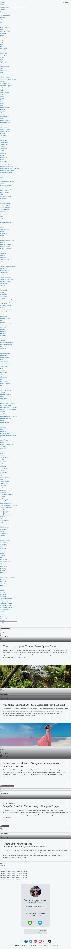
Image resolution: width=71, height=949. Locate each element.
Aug (17, 873)
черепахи (2, 570)
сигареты (2, 463)
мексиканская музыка (6, 276)
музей (1, 307)
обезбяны (2, 340)
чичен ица (3, 574)
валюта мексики (4, 116)
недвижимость (4, 322)
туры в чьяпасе (4, 526)
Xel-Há (2, 57)
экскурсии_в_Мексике (6, 607)
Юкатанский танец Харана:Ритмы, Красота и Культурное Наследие (24, 845)
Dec (26, 879)
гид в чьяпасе (3, 144)
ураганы (2, 535)
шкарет (2, 585)
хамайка (2, 552)
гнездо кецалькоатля (5, 152)
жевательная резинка (6, 172)
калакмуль (3, 198)
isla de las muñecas (5, 31)
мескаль (2, 287)
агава (1, 68)
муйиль (2, 314)
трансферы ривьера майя (7, 514)
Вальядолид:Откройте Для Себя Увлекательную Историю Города (31, 805)
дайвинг (2, 155)
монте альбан (3, 303)
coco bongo (3, 26)
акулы (1, 76)
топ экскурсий (4, 500)
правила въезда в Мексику (7, 403)
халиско (2, 550)
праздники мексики (5, 405)
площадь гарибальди (5, 394)
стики (1, 474)
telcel (1, 44)
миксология (3, 296)
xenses (1, 59)
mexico (2, 35)
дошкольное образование (7, 170)
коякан (2, 226)
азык (1, 74)
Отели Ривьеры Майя (6, 364)
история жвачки (4, 190)
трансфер (2, 509)
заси (1, 179)
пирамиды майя (4, 389)
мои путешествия (5, 15)
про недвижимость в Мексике (8, 416)
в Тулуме (2, 113)
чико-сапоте (3, 572)
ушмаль (2, 539)
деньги (2, 159)
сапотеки (2, 452)
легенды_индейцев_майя (7, 240)
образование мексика (6, 344)
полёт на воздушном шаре (7, 400)
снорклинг (3, 466)
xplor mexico (3, 63)
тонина (2, 498)
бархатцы (2, 100)
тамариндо (3, 485)
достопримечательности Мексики (9, 168)
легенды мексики (5, 237)
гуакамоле (3, 153)
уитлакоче (3, 529)
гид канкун (3, 146)
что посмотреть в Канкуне (7, 577)
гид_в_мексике (4, 150)
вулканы (2, 133)
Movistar (2, 37)
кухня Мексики (4, 229)
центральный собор (5, 561)
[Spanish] (67, 2)
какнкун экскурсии (5, 196)
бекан (1, 103)
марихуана (3, 257)
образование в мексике (6, 342)
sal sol (1, 40)
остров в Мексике (5, 353)
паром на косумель (5, 383)
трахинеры (3, 516)
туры (1, 522)
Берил (1, 105)
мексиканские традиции (6, 279)
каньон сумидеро (5, 205)
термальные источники (6, 494)
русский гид (3, 442)
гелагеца (2, 139)
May (10, 871)
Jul (14, 871)
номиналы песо (4, 326)
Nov (24, 875)
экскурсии (3, 596)
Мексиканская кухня (5, 14)
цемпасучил (3, 559)
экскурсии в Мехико (5, 602)
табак (1, 476)
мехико (2, 292)
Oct (21, 873)
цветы (1, 557)
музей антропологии (6, 309)
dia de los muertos (5, 27)
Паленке (2, 370)
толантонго (3, 496)
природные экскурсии (6, 413)
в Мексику (3, 111)
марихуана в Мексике (6, 259)
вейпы (2, 118)
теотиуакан (3, 490)
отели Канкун (4, 361)
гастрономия (3, 137)
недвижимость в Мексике (7, 324)
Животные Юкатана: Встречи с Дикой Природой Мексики (34, 704)
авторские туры (4, 66)
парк (1, 374)
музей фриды (3, 311)
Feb (3, 877)
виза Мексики (4, 127)
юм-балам (2, 614)
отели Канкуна (4, 363)
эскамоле (2, 611)
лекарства (2, 242)
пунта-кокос (3, 431)
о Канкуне (3, 331)
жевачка (2, 174)
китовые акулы (4, 214)
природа (2, 411)
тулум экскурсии (4, 520)
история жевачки (4, 192)
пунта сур (2, 429)
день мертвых (4, 157)
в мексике (3, 109)
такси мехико (3, 483)
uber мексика (3, 48)
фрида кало (3, 548)
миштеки (2, 298)
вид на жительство (5, 122)
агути (1, 72)
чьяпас (2, 579)
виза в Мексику (4, 126)
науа (1, 320)
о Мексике (3, 17)
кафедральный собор (5, 207)
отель (1, 368)
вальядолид (3, 114)
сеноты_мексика (4, 457)
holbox (2, 29)
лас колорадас (4, 233)
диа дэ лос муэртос (5, 163)
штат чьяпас (3, 589)
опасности (3, 348)
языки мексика (4, 618)
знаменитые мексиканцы (7, 181)
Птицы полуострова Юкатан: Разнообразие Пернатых (31, 646)
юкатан (2, 613)
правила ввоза (4, 402)
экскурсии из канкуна (6, 603)
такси (1, 479)
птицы (2, 420)
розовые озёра (4, 440)
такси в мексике (4, 481)
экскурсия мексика (5, 609)
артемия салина (4, 92)
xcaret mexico (3, 53)
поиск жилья (3, 398)
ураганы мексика (4, 537)
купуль (2, 227)
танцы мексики (4, 487)
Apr (8, 873)
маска (1, 261)
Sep (19, 873)
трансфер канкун (4, 511)
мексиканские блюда (5, 277)
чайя (1, 564)
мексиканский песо (5, 281)
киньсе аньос (3, 211)
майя (1, 252)
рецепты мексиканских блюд (8, 435)
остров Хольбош (4, 357)
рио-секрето (3, 439)
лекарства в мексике (5, 244)
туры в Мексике (4, 524)
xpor (1, 64)
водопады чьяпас (4, 131)
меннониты (3, 285)
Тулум (1, 518)
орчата (2, 352)
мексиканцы (3, 283)
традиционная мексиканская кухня (9, 505)
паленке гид (3, 372)
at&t (1, 22)
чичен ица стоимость (6, 576)
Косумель (2, 224)
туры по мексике (4, 527)
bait (1, 24)
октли (1, 346)
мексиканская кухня (5, 274)
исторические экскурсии (7, 189)
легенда (2, 235)
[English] (64, 2)
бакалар (2, 98)
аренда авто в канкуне (6, 83)
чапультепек (3, 566)
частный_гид (3, 568)
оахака (2, 339)
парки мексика (4, 381)
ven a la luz (3, 50)
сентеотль (2, 459)
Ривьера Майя (4, 437)
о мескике (3, 335)
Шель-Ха (2, 583)
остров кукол (3, 355)
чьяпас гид (3, 581)
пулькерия (3, 427)
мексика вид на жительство (7, 266)
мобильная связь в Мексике (7, 300)
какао (1, 194)
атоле (1, 94)
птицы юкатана (4, 424)
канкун (2, 200)
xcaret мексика (4, 55)
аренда (2, 81)
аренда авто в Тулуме (6, 87)
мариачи (2, 255)
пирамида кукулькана (6, 387)
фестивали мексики (5, 540)
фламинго (3, 544)
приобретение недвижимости (8, 409)
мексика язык (3, 272)
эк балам (2, 592)
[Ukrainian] (69, 2)
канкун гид (3, 202)
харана (2, 553)
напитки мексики (5, 318)
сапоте (2, 450)
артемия (2, 90)
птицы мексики (4, 422)
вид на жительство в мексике (8, 124)
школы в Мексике (5, 587)
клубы (1, 216)
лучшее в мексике (5, 246)
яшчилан (2, 620)
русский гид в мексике (6, 444)
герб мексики (3, 140)
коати (1, 218)
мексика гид (3, 268)
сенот (1, 453)
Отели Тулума (4, 366)
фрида (1, 546)
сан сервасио (3, 446)
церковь (2, 563)
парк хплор (3, 376)
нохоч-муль (3, 327)
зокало (2, 183)
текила (2, 489)
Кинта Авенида (4, 209)
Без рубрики (3, 12)
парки (1, 379)
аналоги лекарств (5, 77)
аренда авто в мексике (6, 85)
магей (1, 250)
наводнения (3, 316)
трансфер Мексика (5, 513)
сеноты (2, 455)
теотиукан (3, 492)
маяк (1, 263)
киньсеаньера (3, 213)
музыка (2, 313)
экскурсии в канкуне (6, 598)
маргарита (3, 253)
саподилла (3, 448)
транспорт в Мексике (6, 507)
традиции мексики (5, 502)
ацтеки (2, 96)
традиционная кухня (5, 503)
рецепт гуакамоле (5, 433)
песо (1, 385)
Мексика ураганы (5, 270)
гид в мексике (4, 142)
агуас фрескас (4, 70)
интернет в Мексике (5, 185)
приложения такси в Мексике (8, 407)
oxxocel (2, 39)
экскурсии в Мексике (6, 600)
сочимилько (3, 472)
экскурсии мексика (5, 605)
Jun (13, 871)
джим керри (3, 161)
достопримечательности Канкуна (9, 166)
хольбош (2, 555)
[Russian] (65, 2)
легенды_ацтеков (4, 239)
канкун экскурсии (5, 203)
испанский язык (4, 187)
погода (2, 396)
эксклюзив (3, 594)
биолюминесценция (5, 107)
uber (1, 46)
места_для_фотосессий (6, 289)
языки (1, 616)
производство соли (5, 418)
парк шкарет (3, 377)
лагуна (2, 231)
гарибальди (3, 135)
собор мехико (3, 468)
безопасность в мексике (6, 102)
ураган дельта (3, 533)
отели (1, 359)
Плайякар (2, 392)
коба (1, 220)
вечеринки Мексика (5, 120)
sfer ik (1, 42)
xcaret (1, 52)
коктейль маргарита (5, 222)
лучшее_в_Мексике (5, 248)
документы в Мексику (6, 164)
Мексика (2, 264)
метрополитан (4, 290)
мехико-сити (3, 294)
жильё (1, 177)
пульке (2, 426)
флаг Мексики (4, 542)
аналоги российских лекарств (8, 79)
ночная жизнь (4, 329)
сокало (2, 470)
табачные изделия (5, 477)
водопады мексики (5, 129)
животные (3, 176)
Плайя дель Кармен (5, 390)
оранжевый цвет (4, 350)
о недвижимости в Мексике (8, 337)
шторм (2, 590)
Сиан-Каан (3, 461)
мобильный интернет (6, 302)
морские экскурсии (5, 305)
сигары (2, 464)
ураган (2, 531)
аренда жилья (3, 89)
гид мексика (3, 148)
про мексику (3, 414)
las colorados (3, 33)
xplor (1, 61)
